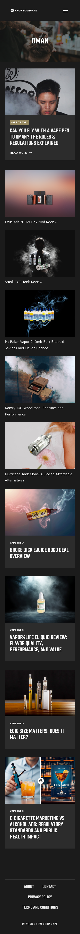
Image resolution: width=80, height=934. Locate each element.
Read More (21, 152)
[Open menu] (65, 10)
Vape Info (17, 542)
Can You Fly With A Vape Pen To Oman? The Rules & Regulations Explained (39, 137)
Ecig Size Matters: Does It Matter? (37, 734)
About (29, 886)
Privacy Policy (40, 897)
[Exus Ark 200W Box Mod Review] (40, 193)
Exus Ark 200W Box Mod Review (31, 222)
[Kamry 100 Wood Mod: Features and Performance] (40, 379)
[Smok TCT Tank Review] (40, 253)
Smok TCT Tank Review (23, 282)
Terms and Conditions (40, 907)
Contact (49, 886)
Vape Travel (19, 122)
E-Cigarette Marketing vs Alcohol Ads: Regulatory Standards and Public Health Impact (37, 827)
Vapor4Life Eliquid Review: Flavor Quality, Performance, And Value (38, 643)
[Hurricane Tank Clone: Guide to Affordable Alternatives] (40, 445)
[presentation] (40, 91)
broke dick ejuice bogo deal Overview (39, 553)
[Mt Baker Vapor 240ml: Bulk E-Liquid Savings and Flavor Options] (40, 313)
